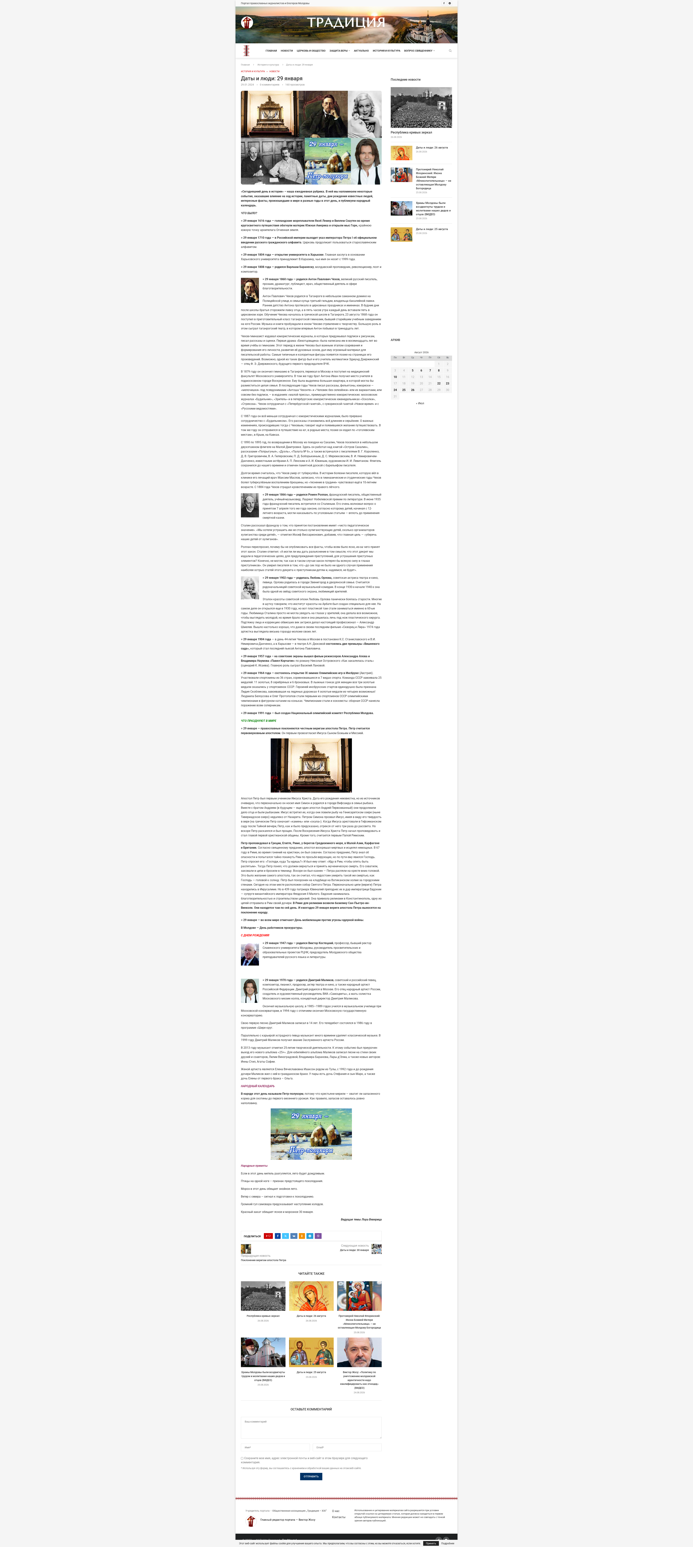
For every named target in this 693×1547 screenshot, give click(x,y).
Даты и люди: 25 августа (311, 1372)
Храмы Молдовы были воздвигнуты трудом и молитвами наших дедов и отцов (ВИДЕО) (263, 1376)
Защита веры (339, 50)
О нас (335, 1511)
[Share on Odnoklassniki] (302, 1236)
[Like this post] (269, 1236)
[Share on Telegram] (309, 1236)
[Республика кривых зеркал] (263, 1296)
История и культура (386, 50)
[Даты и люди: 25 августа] (311, 1352)
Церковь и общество (311, 50)
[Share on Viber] (318, 1236)
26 (412, 390)
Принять (431, 1543)
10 (395, 377)
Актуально (361, 50)
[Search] (450, 50)
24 (395, 390)
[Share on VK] (293, 1236)
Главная (271, 50)
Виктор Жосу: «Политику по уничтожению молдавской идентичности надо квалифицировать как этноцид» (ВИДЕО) (359, 1380)
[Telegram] (449, 3)
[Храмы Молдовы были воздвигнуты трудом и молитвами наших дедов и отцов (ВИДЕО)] (263, 1352)
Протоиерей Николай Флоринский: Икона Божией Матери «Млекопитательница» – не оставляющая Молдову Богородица (433, 179)
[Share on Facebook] (278, 1236)
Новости (287, 50)
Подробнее (447, 1543)
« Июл (420, 403)
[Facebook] (444, 3)
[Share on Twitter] (285, 1236)
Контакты (338, 1517)
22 (439, 383)
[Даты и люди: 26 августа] (311, 1296)
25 (404, 390)
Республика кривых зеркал (263, 1315)
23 (447, 383)
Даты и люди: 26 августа (311, 1315)
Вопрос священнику (418, 50)
